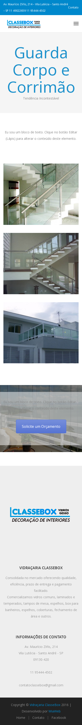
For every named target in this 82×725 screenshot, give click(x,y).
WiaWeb (55, 711)
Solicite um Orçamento (41, 426)
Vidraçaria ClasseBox (45, 705)
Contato (73, 7)
